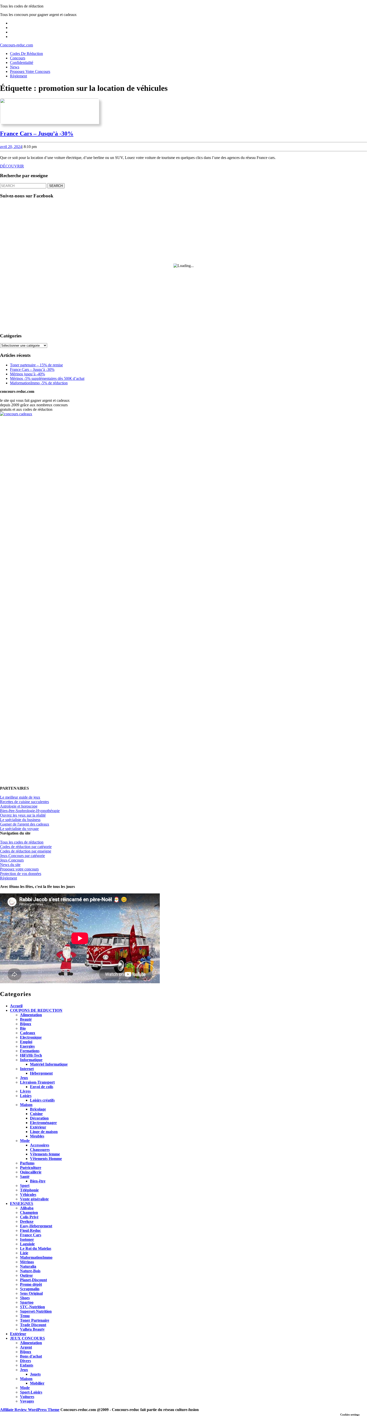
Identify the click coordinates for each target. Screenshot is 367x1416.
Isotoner (27, 1239)
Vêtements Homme (46, 1158)
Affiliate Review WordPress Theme (29, 1410)
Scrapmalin (29, 1289)
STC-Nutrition (32, 1307)
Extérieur (38, 1127)
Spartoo (26, 1302)
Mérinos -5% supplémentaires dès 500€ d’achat (47, 378)
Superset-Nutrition (36, 1311)
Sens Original (31, 1293)
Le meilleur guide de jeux (20, 797)
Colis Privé (29, 1217)
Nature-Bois (30, 1271)
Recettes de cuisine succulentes (24, 802)
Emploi (26, 1042)
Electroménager (43, 1123)
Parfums (27, 1163)
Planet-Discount (33, 1280)
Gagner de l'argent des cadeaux (24, 824)
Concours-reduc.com (16, 45)
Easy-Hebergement (36, 1226)
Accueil (16, 1006)
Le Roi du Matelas (35, 1248)
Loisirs (25, 1096)
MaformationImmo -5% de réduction (39, 383)
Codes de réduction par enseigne (25, 851)
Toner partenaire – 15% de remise (36, 365)
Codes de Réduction (26, 53)
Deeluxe (26, 1221)
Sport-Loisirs (31, 1392)
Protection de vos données (20, 873)
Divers (25, 1361)
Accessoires (39, 1145)
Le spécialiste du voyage (19, 829)
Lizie (24, 1253)
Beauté (26, 1019)
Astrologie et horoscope (18, 806)
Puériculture (30, 1167)
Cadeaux (27, 1033)
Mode (25, 1140)
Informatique (31, 1060)
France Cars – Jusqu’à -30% (36, 133)
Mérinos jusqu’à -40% (27, 374)
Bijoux (25, 1024)
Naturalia (28, 1266)
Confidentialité (21, 62)
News (14, 67)
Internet (27, 1069)
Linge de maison (44, 1132)
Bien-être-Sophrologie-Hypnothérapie (30, 811)
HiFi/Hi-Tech (31, 1055)
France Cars (30, 1235)
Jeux (24, 1078)
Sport (24, 1185)
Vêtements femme (45, 1154)
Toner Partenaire (34, 1320)
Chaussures (40, 1149)
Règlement (18, 76)
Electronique (31, 1037)
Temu (25, 1316)
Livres (25, 1091)
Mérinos (27, 1262)
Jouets (35, 1374)
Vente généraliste (34, 1199)
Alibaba (26, 1208)
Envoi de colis (41, 1087)
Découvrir (12, 166)
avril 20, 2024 (11, 146)
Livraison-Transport (37, 1082)
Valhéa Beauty (32, 1329)
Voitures (27, 1397)
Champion (29, 1212)
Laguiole (27, 1244)
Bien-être (37, 1181)
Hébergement (41, 1073)
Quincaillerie (30, 1172)
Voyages (27, 1401)
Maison (26, 1105)
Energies (27, 1046)
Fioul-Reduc (30, 1230)
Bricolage (38, 1109)
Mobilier (37, 1383)
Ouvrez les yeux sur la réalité (23, 815)
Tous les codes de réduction (21, 842)
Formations (29, 1051)
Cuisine (36, 1114)
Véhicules (28, 1194)
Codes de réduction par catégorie (26, 847)
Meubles (37, 1136)
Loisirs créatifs (42, 1100)
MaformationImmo (36, 1257)
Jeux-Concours (12, 860)
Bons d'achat (31, 1356)
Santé (24, 1176)
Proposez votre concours (30, 71)
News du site (10, 864)
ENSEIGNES (21, 1203)
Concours (17, 58)
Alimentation (31, 1015)
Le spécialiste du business (20, 820)
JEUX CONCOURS (27, 1338)
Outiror (26, 1275)
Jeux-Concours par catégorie (22, 855)
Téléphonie (29, 1190)
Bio (23, 1028)
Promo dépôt (31, 1284)
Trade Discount (33, 1325)
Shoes (25, 1298)
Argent (26, 1347)
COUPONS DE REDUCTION (36, 1010)
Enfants (26, 1365)
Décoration (39, 1118)
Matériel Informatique (49, 1064)
